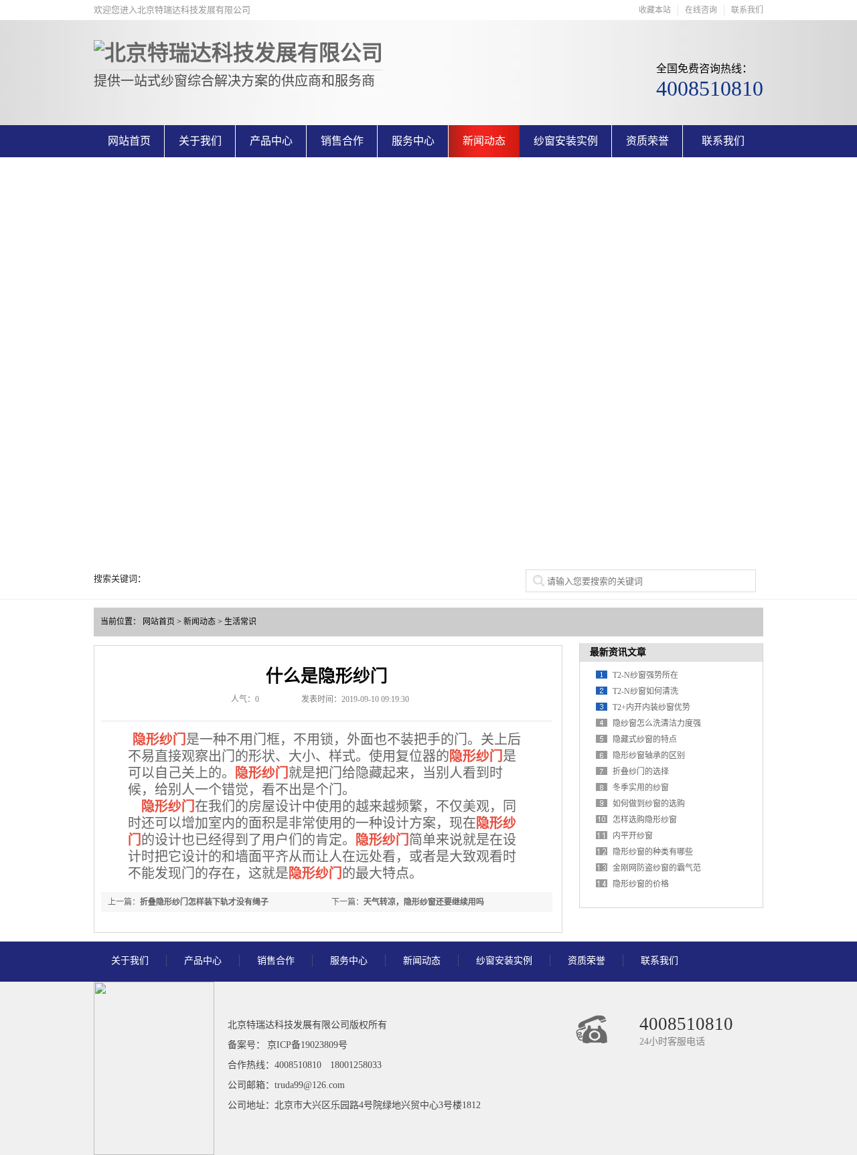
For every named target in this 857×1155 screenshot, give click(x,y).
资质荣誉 (647, 141)
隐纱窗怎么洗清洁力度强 (657, 723)
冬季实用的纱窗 (641, 787)
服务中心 (413, 141)
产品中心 (271, 141)
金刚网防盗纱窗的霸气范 (657, 868)
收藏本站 (655, 10)
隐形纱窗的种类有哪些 (653, 852)
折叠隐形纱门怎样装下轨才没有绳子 (204, 902)
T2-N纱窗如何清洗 (645, 691)
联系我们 (747, 10)
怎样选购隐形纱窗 (645, 819)
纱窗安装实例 (566, 141)
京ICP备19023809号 (307, 1045)
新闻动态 (484, 141)
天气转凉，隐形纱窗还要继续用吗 (424, 902)
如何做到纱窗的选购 (649, 803)
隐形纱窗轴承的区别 (649, 755)
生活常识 (240, 621)
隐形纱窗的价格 (641, 884)
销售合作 (342, 141)
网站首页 (129, 141)
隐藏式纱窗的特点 (645, 739)
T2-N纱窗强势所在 (645, 675)
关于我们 (200, 141)
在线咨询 (701, 10)
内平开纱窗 (633, 835)
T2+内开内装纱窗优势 (651, 707)
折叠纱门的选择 (641, 771)
